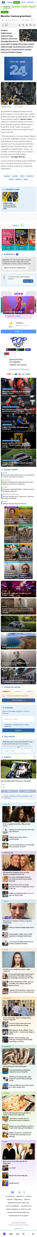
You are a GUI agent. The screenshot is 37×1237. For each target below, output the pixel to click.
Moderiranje (18, 1199)
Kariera (9, 1199)
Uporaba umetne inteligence (18, 1215)
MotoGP (32, 6)
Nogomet (7, 6)
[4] (21, 239)
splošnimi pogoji (18, 724)
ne (3, 787)
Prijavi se (27, 281)
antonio (15, 176)
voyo (5, 1141)
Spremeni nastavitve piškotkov (18, 1203)
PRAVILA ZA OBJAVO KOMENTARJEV (15, 268)
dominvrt (7, 1046)
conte (22, 176)
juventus (30, 176)
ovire (30, 691)
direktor (18, 179)
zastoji (18, 691)
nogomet (7, 176)
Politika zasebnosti (13, 1206)
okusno (7, 1093)
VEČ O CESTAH (17, 700)
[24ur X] (24, 1192)
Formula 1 (25, 6)
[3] (8, 239)
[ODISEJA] (18, 225)
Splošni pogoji (26, 1206)
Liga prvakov (16, 6)
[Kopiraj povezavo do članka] (34, 25)
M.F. (6, 25)
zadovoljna (8, 853)
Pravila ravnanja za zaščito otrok (18, 1209)
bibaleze (7, 804)
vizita (6, 901)
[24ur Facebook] (19, 1192)
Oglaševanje (10, 1196)
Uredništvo (20, 1196)
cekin (6, 950)
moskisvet (8, 998)
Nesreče (6, 691)
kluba (26, 179)
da (3, 784)
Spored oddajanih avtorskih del (18, 1212)
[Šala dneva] (32, 751)
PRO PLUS (28, 1196)
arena (11, 179)
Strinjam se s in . (16, 725)
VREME (17, 331)
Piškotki (27, 1199)
